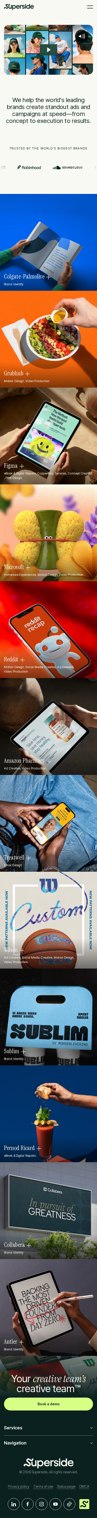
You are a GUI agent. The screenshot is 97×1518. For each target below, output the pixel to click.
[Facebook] (28, 1504)
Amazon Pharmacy (24, 760)
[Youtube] (55, 1504)
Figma (11, 465)
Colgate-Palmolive (24, 276)
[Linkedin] (14, 1504)
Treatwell (14, 857)
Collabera (14, 1244)
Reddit (11, 659)
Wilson (11, 949)
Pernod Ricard (19, 1148)
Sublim (11, 1051)
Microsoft (14, 567)
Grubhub (13, 373)
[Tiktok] (69, 1504)
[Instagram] (42, 1504)
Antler (10, 1341)
